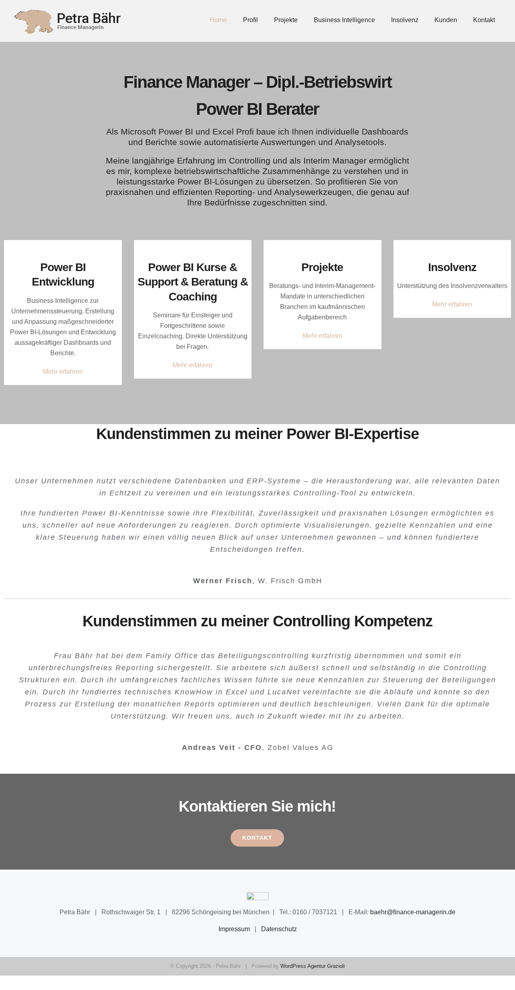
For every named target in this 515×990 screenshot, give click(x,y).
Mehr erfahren (63, 371)
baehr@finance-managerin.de (412, 912)
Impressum (234, 929)
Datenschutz (279, 929)
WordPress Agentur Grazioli (312, 966)
